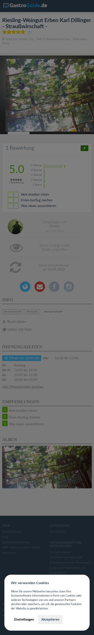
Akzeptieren (50, 619)
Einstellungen (24, 619)
